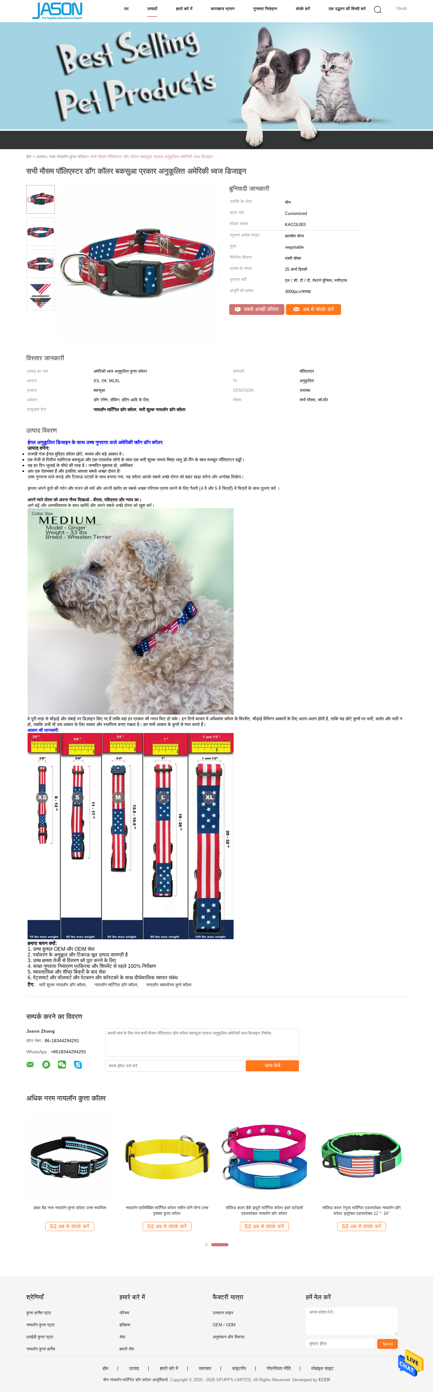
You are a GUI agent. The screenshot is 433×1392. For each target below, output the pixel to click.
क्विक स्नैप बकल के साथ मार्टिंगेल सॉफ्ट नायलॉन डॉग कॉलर (264, 1210)
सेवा (122, 1337)
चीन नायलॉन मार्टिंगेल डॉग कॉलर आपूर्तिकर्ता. (136, 1379)
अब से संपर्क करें (317, 309)
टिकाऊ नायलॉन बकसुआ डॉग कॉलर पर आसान (69, 1207)
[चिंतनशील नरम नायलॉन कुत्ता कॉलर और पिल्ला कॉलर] (167, 1157)
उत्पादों (152, 8)
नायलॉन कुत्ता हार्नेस (40, 1349)
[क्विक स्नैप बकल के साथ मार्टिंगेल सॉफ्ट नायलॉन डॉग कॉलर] (264, 1157)
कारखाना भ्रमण (223, 8)
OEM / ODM (224, 1324)
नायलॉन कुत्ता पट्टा (40, 1324)
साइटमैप (239, 1368)
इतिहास (125, 1324)
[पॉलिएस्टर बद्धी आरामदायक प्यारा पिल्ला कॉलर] (361, 1157)
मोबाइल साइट (322, 1368)
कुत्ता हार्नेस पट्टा (38, 1312)
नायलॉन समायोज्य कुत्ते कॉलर (168, 984)
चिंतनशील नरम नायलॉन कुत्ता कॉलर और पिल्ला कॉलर (167, 1207)
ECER (324, 1379)
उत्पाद (134, 1368)
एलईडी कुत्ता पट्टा (39, 1337)
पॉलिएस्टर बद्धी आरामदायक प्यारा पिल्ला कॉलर (362, 1207)
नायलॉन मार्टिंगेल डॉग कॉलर (115, 984)
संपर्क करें (303, 8)
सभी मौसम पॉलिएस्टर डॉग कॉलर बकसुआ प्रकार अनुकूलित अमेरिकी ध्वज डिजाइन (151, 156)
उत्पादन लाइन (223, 1312)
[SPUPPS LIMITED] (57, 11)
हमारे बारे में (184, 8)
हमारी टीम (127, 1349)
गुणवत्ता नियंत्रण (265, 8)
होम (105, 1368)
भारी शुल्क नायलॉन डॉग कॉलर (62, 984)
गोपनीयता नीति (279, 1368)
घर (126, 8)
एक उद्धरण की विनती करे (347, 8)
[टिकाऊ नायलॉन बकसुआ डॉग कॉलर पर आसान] (69, 1157)
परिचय (124, 1312)
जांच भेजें (272, 1065)
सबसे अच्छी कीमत (260, 309)
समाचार (205, 1368)
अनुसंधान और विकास (228, 1337)
